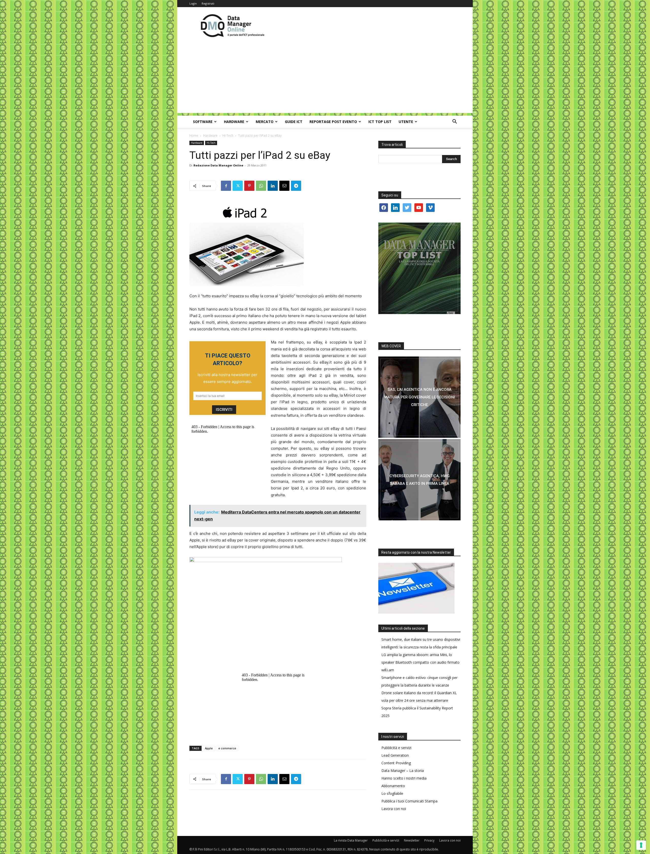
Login (193, 3)
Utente (406, 121)
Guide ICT (293, 121)
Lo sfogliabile (392, 793)
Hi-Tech (227, 135)
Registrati (208, 3)
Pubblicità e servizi (396, 747)
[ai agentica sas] (419, 397)
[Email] (284, 186)
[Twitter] (238, 186)
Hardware (234, 121)
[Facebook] (226, 186)
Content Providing (396, 762)
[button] (454, 122)
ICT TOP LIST (380, 121)
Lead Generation (395, 755)
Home (193, 135)
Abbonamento (393, 785)
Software (203, 121)
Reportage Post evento (333, 121)
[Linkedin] (273, 186)
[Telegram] (296, 186)
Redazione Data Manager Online (218, 165)
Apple (209, 748)
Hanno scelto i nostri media (404, 778)
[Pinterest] (249, 186)
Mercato (264, 121)
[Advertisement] (325, 77)
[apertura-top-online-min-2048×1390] (419, 268)
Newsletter (411, 840)
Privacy (429, 840)
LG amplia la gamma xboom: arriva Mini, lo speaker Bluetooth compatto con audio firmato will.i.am (420, 662)
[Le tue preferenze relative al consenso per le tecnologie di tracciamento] (641, 845)
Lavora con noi (393, 808)
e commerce (227, 748)
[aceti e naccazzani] (419, 479)
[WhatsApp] (261, 186)
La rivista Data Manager (351, 840)
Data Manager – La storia (402, 770)
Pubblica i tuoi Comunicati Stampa (409, 801)
